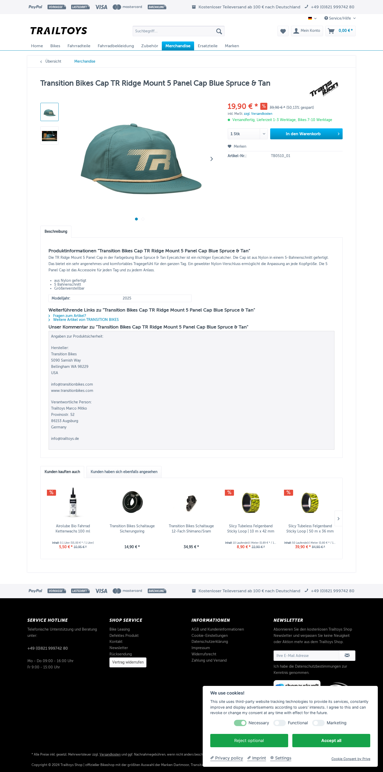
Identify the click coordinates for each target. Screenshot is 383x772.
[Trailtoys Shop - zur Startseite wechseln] (59, 32)
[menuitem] (179, 31)
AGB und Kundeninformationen (217, 629)
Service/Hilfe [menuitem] (340, 18)
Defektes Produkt (124, 636)
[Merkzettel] (283, 31)
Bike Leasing (119, 629)
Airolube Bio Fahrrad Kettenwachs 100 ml (72, 528)
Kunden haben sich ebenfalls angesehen (124, 472)
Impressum (200, 648)
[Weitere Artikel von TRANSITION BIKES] (324, 88)
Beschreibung (56, 232)
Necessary (259, 722)
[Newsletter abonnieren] (347, 655)
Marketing (337, 722)
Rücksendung (120, 654)
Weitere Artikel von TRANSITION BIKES (85, 320)
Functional (298, 722)
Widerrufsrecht (203, 654)
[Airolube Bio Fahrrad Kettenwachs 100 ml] (73, 502)
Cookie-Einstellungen (209, 636)
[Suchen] (219, 31)
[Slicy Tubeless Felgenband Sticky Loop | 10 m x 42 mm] (251, 502)
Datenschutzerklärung (209, 642)
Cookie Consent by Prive (350, 759)
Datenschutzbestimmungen (318, 666)
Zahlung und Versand (209, 660)
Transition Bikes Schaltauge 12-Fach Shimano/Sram (191, 528)
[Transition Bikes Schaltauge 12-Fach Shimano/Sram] (191, 502)
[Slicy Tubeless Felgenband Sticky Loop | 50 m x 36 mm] (310, 502)
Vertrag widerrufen (128, 662)
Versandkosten (110, 754)
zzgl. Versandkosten (258, 114)
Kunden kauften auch (62, 472)
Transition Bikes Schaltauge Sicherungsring (132, 528)
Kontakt (115, 642)
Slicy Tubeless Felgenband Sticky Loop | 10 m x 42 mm (250, 528)
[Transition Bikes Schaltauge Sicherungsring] (132, 502)
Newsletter (118, 648)
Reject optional (249, 740)
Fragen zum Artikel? (69, 316)
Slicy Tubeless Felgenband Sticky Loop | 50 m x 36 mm (310, 528)
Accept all (331, 740)
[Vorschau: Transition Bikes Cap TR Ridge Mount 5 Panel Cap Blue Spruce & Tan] (49, 112)
